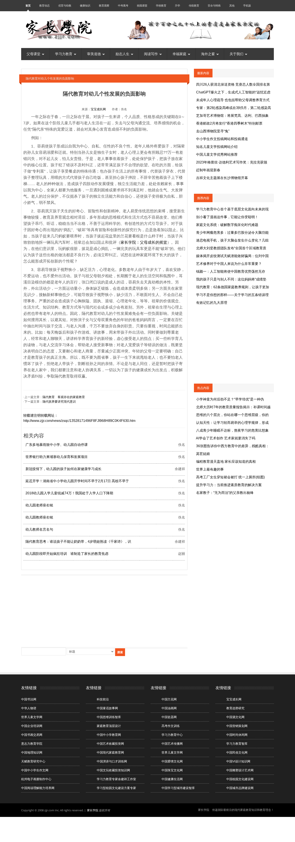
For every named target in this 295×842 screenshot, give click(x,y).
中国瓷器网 (169, 717)
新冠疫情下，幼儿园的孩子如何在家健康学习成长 (63, 469)
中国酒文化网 (235, 717)
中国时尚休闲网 (236, 734)
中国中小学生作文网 (34, 770)
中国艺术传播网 (172, 743)
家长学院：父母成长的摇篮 (144, 242)
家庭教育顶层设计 (109, 726)
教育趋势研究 (235, 708)
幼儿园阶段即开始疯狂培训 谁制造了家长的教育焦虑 (66, 553)
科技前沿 (103, 699)
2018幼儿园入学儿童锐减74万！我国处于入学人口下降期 (69, 493)
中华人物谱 (28, 708)
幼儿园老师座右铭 (39, 505)
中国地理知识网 (31, 752)
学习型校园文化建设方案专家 (116, 788)
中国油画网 (169, 708)
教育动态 (44, 5)
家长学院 (92, 810)
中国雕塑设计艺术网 (240, 770)
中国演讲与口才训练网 (112, 761)
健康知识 (85, 5)
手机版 (247, 5)
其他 (232, 5)
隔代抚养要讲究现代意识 (59, 401)
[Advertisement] (104, 610)
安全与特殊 (214, 5)
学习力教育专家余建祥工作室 (116, 779)
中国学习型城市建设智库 (178, 788)
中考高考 (123, 5)
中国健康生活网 (172, 779)
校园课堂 (142, 5)
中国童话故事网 (107, 708)
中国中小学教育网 (109, 734)
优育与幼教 (64, 5)
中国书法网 (28, 699)
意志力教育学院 (31, 743)
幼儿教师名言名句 (39, 529)
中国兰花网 (169, 699)
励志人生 (122, 54)
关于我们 (236, 54)
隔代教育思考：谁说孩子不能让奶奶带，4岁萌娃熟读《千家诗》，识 (78, 541)
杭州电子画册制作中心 (36, 779)
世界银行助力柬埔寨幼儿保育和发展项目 (56, 457)
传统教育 (194, 5)
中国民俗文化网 (236, 752)
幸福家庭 (179, 54)
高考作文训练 (171, 726)
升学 (177, 5)
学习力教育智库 (236, 743)
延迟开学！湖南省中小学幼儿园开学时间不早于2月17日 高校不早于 (77, 481)
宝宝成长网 (98, 109)
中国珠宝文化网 (172, 770)
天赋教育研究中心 (33, 761)
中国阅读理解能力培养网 (37, 788)
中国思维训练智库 (109, 717)
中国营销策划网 (236, 726)
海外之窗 (208, 54)
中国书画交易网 (31, 734)
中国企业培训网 (31, 726)
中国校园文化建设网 (240, 779)
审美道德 (94, 54)
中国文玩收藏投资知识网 (113, 770)
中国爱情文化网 (172, 761)
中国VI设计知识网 (238, 761)
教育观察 (104, 5)
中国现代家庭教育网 (110, 752)
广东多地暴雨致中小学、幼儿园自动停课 (56, 445)
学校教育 (161, 5)
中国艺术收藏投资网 (110, 743)
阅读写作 (151, 54)
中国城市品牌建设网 (240, 788)
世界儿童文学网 (31, 717)
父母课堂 (33, 54)
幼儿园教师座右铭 (39, 517)
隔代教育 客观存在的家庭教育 (64, 397)
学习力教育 (63, 54)
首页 (28, 5)
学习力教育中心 (172, 734)
